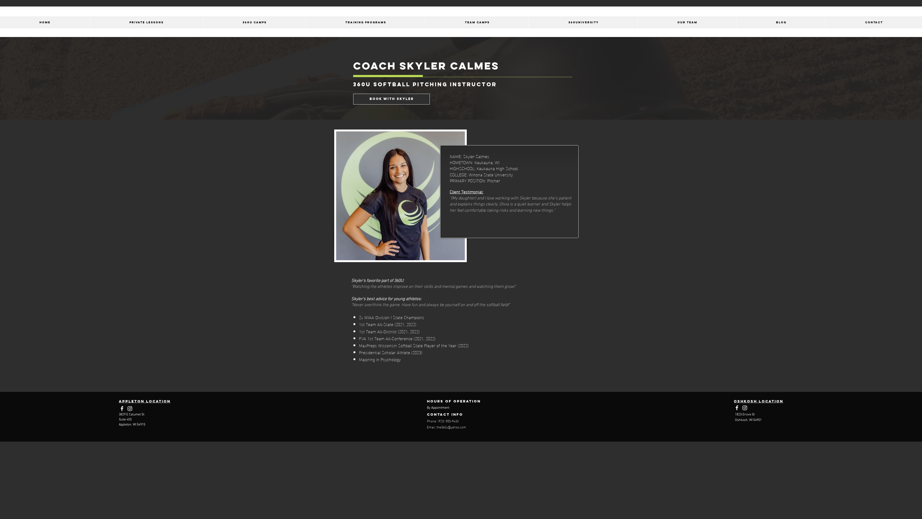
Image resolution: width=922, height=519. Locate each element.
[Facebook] (122, 408)
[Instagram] (130, 408)
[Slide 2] (461, 265)
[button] (687, 22)
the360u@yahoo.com (451, 427)
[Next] (909, 211)
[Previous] (12, 211)
